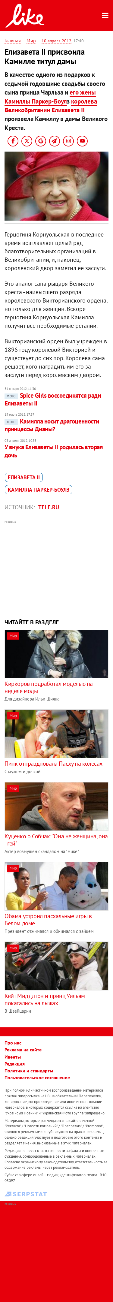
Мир (31, 41)
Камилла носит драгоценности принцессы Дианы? (52, 425)
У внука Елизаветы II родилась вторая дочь (54, 451)
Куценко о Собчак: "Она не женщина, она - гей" (56, 839)
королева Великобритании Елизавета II (51, 105)
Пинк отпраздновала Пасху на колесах (53, 763)
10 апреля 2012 (56, 41)
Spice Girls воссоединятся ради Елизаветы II (53, 399)
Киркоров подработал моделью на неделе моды (49, 687)
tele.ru (48, 507)
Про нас (13, 1043)
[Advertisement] (56, 569)
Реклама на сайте (23, 1050)
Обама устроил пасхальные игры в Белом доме (48, 919)
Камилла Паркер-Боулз (38, 489)
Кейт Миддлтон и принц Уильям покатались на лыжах (45, 999)
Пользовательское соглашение (37, 1077)
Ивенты (13, 1057)
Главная (13, 41)
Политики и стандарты (29, 1071)
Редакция (15, 1064)
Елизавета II (24, 477)
